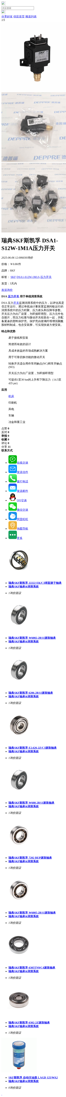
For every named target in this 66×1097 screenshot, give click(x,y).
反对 (5, 432)
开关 (16, 302)
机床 (11, 396)
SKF (13, 277)
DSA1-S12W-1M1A (28, 277)
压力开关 (46, 277)
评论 (5, 443)
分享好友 (7, 16)
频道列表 (31, 16)
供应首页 (19, 16)
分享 (6, 446)
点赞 (5, 428)
